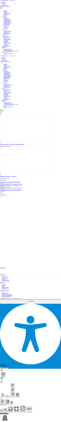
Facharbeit (5, 34)
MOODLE (3, 2)
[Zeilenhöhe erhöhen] (1, 378)
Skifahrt (5, 97)
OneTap (6, 366)
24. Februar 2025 (2, 146)
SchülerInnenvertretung (7, 13)
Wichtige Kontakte (4, 5)
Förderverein (6, 68)
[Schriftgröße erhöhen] (1, 367)
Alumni (5, 15)
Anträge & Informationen (7, 102)
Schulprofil (5, 17)
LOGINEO (3, 57)
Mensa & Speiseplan (5, 287)
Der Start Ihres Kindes (7, 19)
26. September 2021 (3, 178)
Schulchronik (6, 28)
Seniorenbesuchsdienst (7, 96)
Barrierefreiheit (4, 288)
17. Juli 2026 (2, 188)
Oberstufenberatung (7, 21)
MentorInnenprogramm (7, 38)
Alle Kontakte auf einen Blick (8, 53)
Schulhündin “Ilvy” (7, 42)
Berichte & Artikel (4, 46)
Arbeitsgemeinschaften (7, 33)
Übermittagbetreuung (7, 73)
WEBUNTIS (4, 3)
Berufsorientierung (6, 24)
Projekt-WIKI (6, 44)
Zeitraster (5, 30)
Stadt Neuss (3, 279)
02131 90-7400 (12, 0)
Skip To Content (2, 412)
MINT (5, 91)
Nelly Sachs (5, 27)
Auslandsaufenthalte (7, 25)
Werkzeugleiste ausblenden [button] (4, 368)
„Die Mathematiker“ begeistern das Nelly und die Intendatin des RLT (10, 190)
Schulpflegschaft (6, 67)
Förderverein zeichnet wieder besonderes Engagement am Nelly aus (10, 182)
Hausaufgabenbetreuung (7, 20)
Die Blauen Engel (6, 36)
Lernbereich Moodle (5, 276)
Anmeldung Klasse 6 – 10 (8, 103)
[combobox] (30, 301)
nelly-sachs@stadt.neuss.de (4, 0)
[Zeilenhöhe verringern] (1, 381)
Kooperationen (6, 26)
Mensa (5, 79)
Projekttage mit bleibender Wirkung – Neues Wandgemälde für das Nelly (11, 185)
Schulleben (9, 146)
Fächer (6, 146)
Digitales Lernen (6, 32)
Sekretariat (5, 11)
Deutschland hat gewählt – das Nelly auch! (8, 176)
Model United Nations (7, 37)
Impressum (3, 292)
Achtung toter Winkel (7, 45)
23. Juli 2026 (2, 186)
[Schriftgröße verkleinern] (1, 370)
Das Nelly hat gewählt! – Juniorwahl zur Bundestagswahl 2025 (12, 144)
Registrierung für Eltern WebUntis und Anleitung (11, 50)
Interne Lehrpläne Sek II (7, 85)
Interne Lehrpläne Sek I (7, 31)
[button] (0, 303)
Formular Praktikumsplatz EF (8, 51)
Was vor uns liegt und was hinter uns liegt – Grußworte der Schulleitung (11, 187)
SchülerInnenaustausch (7, 23)
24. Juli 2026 (2, 183)
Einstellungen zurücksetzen (4, 413)
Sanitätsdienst (6, 40)
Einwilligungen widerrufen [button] (6, 296)
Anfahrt (5, 54)
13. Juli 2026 (2, 191)
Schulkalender (4, 47)
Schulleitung (6, 10)
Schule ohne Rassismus (7, 39)
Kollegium (5, 12)
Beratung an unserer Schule (8, 22)
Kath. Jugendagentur (5, 278)
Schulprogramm (6, 18)
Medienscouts (6, 41)
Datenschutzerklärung (5, 293)
